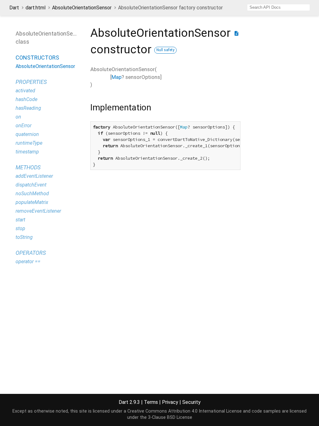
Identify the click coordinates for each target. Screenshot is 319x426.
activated (25, 91)
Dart (14, 8)
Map (116, 77)
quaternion (27, 134)
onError (23, 125)
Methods (28, 167)
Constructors (37, 57)
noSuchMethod (32, 193)
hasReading (28, 108)
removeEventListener (38, 211)
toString (24, 237)
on (18, 117)
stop (20, 228)
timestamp (27, 152)
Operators (31, 252)
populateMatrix (32, 202)
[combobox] (278, 7)
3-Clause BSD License (170, 417)
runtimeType (29, 143)
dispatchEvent (31, 185)
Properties (31, 82)
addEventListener (34, 176)
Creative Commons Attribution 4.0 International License (184, 411)
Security (191, 402)
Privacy (170, 402)
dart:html (35, 8)
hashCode (26, 99)
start (20, 220)
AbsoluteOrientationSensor (82, 8)
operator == (28, 261)
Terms (151, 402)
